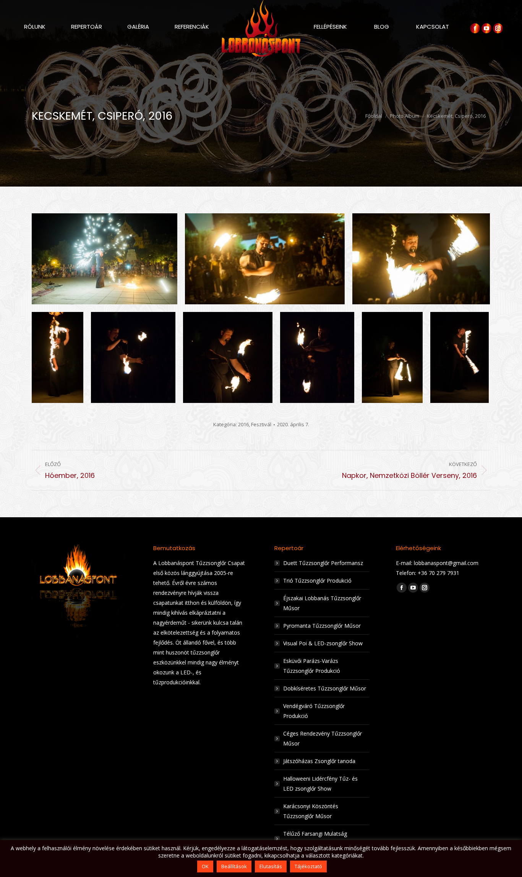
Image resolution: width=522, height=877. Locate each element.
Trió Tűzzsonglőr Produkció (317, 580)
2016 (243, 424)
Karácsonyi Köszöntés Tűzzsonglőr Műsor (310, 811)
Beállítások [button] (234, 866)
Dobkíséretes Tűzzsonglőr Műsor (324, 688)
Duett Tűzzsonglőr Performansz (323, 563)
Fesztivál (261, 424)
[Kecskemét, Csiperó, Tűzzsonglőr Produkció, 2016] (104, 258)
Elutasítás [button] (270, 866)
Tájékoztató (308, 866)
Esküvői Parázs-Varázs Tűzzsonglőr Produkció (311, 665)
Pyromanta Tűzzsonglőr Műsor (322, 625)
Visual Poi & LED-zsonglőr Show (323, 643)
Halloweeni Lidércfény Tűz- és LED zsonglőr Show (320, 783)
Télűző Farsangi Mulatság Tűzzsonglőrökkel (315, 838)
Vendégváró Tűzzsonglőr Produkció (314, 710)
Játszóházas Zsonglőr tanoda (319, 761)
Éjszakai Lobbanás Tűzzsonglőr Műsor (322, 603)
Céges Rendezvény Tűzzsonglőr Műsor (322, 738)
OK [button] (205, 866)
